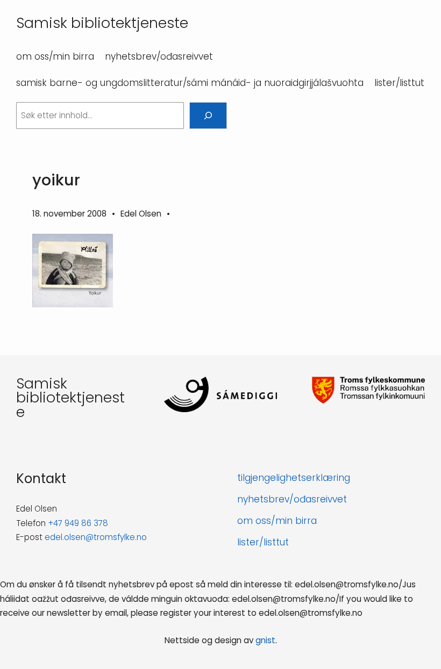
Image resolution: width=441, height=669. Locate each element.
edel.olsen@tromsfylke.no (96, 537)
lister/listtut (263, 542)
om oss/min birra (277, 520)
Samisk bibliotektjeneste (102, 23)
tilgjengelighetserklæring (293, 477)
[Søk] (208, 115)
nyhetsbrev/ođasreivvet (292, 499)
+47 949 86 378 (78, 523)
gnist (265, 640)
